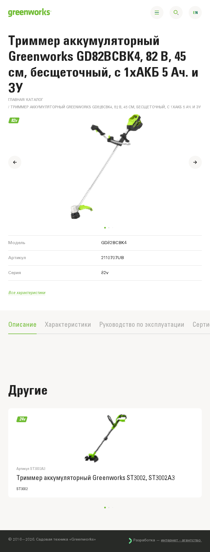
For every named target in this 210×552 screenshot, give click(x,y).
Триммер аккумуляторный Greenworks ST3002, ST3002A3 (95, 478)
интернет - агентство (181, 540)
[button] (195, 162)
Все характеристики (26, 292)
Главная (16, 100)
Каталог (34, 100)
